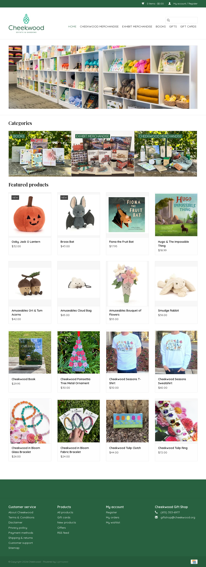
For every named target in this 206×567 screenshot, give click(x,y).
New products (66, 522)
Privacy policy (17, 527)
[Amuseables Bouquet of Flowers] (127, 283)
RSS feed (63, 533)
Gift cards (188, 26)
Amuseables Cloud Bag (76, 310)
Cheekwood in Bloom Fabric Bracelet (75, 450)
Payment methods (20, 533)
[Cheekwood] (26, 23)
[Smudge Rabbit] (176, 283)
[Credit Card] (193, 561)
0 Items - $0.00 (155, 3)
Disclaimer (15, 522)
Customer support (20, 543)
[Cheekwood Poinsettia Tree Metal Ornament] (78, 352)
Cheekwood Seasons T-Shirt (125, 381)
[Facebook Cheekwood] (96, 488)
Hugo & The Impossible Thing (173, 244)
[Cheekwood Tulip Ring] (176, 421)
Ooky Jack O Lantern (26, 242)
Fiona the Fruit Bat (121, 242)
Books (161, 26)
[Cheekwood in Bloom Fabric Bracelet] (78, 421)
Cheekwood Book (23, 379)
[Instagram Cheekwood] (110, 488)
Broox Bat (67, 242)
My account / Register (185, 3)
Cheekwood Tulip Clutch (125, 448)
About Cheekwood (20, 512)
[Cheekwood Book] (29, 352)
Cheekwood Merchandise (99, 26)
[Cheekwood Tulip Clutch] (127, 421)
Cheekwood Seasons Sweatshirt (172, 381)
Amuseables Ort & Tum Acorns (27, 312)
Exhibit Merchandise (137, 26)
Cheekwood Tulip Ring (172, 448)
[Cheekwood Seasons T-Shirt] (127, 352)
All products (65, 512)
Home (72, 26)
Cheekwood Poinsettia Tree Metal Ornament (75, 381)
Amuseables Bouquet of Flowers (125, 312)
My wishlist (113, 522)
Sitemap (14, 548)
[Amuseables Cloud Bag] (78, 283)
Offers (61, 527)
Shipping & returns (20, 538)
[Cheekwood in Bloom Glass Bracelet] (29, 421)
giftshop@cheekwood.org (178, 517)
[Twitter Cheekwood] (103, 488)
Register (111, 512)
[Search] (168, 20)
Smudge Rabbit (168, 310)
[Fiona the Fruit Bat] (127, 214)
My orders (112, 517)
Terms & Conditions (21, 517)
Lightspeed (62, 561)
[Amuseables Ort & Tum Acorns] (29, 283)
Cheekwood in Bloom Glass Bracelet (26, 450)
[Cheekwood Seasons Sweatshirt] (176, 352)
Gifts (173, 26)
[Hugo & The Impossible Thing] (176, 214)
